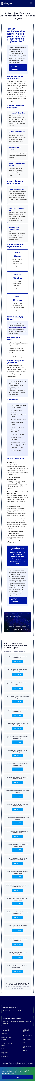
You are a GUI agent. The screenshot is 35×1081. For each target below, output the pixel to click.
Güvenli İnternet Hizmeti (6, 1044)
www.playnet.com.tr (17, 556)
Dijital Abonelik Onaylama (6, 1038)
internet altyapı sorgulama (17, 327)
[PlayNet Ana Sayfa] (7, 3)
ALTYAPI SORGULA (14, 67)
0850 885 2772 (20, 552)
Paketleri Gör (17, 661)
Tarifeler (4, 1034)
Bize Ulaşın (4, 1056)
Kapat (17, 1077)
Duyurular (4, 1053)
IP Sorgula (4, 1049)
